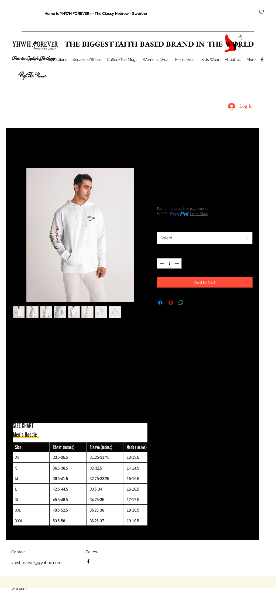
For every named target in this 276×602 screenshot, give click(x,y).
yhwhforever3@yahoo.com (36, 562)
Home (18, 147)
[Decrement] (161, 263)
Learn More (199, 214)
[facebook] (262, 59)
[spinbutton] (169, 263)
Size (162, 225)
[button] (261, 11)
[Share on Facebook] (160, 302)
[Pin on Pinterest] (170, 302)
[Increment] (177, 263)
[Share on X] (191, 302)
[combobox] (205, 238)
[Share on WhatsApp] (181, 302)
